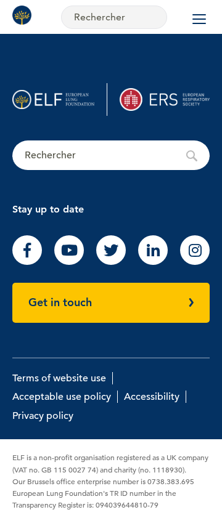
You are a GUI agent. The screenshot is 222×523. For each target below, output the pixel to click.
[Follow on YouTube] (69, 262)
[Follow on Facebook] (27, 262)
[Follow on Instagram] (195, 262)
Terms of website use (59, 378)
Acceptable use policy (61, 397)
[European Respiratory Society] (165, 99)
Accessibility (151, 397)
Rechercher (111, 155)
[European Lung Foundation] (24, 15)
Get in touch (60, 302)
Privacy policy (42, 416)
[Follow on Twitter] (111, 262)
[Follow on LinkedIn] (153, 262)
